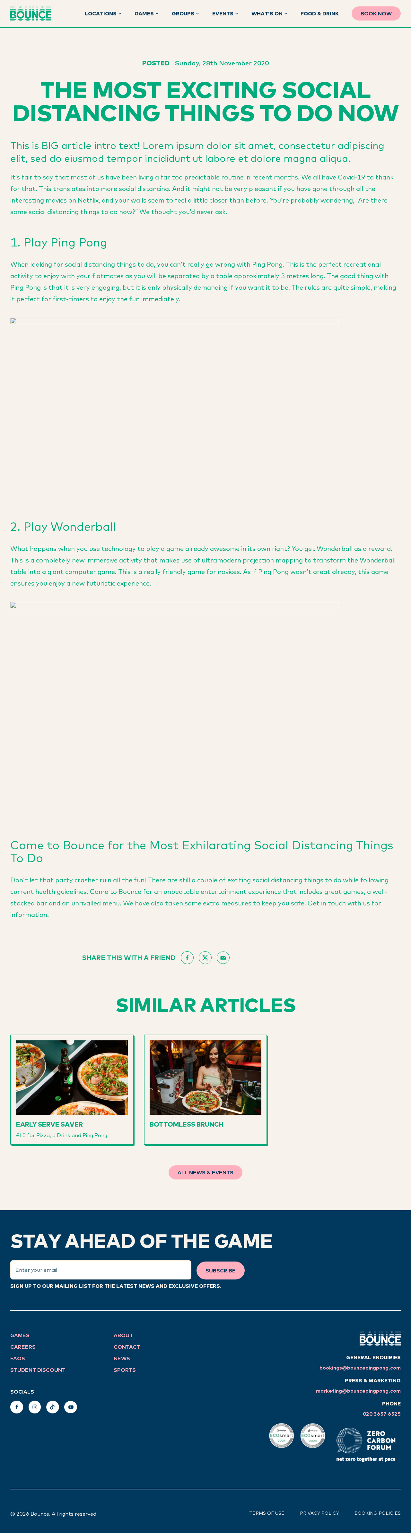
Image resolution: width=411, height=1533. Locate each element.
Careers (23, 1347)
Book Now (376, 13)
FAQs (17, 1358)
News (122, 1358)
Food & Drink (320, 13)
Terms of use (266, 1513)
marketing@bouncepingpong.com (358, 1390)
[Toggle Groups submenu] (197, 13)
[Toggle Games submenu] (157, 13)
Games (144, 13)
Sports (125, 1370)
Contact (127, 1347)
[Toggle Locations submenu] (120, 13)
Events (222, 13)
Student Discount (38, 1370)
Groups (183, 13)
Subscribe (221, 1270)
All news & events (205, 1172)
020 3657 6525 (382, 1414)
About (123, 1335)
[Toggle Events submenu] (237, 13)
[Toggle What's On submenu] (286, 13)
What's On (267, 13)
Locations (101, 13)
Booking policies (377, 1513)
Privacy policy (319, 1513)
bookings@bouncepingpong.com (360, 1367)
